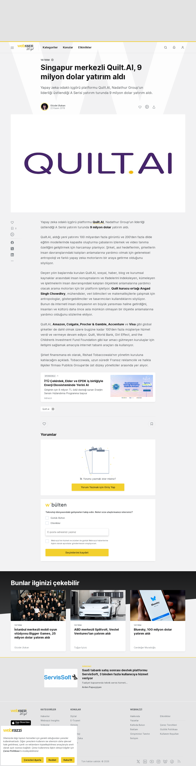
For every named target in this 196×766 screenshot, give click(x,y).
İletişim (134, 738)
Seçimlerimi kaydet (77, 552)
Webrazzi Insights (50, 720)
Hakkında (135, 716)
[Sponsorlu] (131, 387)
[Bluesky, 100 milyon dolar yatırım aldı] (157, 605)
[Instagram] (158, 761)
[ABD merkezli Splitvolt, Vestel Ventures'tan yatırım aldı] (98, 605)
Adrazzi (48, 398)
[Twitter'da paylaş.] (12, 248)
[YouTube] (151, 761)
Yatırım (45, 60)
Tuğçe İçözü (80, 647)
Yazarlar (134, 720)
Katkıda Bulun (137, 725)
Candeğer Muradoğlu (145, 647)
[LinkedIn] (145, 761)
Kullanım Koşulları (169, 733)
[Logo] (25, 47)
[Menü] (12, 48)
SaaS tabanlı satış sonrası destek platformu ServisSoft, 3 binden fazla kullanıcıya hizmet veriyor (115, 674)
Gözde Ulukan (21, 647)
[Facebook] (171, 761)
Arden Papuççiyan (92, 687)
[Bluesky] (165, 761)
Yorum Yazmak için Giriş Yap (98, 487)
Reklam (134, 729)
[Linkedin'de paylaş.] (12, 254)
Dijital (73, 716)
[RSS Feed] (178, 761)
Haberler (45, 716)
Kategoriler (50, 47)
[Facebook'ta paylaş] (12, 242)
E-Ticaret (75, 720)
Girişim (74, 725)
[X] (138, 761)
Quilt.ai (45, 409)
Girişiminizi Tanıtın (140, 733)
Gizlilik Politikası (169, 729)
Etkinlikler (85, 47)
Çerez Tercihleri (168, 725)
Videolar (45, 725)
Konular (68, 47)
